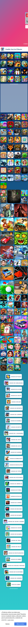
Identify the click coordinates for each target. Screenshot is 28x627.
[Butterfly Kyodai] (3, 119)
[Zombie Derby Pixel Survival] (24, 58)
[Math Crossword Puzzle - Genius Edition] (24, 142)
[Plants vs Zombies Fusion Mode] (10, 58)
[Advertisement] (14, 604)
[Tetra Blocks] (10, 74)
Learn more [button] (10, 620)
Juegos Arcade (16, 402)
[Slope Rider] (24, 180)
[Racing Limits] (17, 157)
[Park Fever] (24, 81)
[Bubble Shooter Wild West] (10, 134)
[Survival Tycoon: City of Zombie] (24, 134)
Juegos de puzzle (16, 376)
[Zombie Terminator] (17, 66)
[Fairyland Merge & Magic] (24, 165)
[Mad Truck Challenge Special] (3, 165)
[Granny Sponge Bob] (17, 74)
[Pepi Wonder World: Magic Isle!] (24, 119)
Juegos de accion (16, 389)
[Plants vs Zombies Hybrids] (17, 127)
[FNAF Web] (24, 127)
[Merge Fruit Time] (24, 157)
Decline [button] (8, 624)
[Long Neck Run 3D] (10, 165)
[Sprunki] (3, 180)
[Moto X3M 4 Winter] (3, 134)
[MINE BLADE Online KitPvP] (17, 81)
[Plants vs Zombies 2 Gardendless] (24, 66)
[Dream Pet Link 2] (3, 173)
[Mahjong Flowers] (10, 157)
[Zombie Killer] (3, 66)
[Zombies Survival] (3, 58)
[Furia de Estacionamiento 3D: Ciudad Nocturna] (10, 173)
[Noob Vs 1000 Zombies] (17, 58)
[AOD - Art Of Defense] (17, 150)
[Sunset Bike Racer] (17, 180)
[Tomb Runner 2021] (10, 127)
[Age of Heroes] (10, 142)
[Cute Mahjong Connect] (3, 81)
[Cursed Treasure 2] (17, 142)
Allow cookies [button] (20, 624)
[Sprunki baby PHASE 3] (10, 150)
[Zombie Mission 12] (3, 74)
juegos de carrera (16, 414)
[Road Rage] (17, 119)
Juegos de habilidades (16, 383)
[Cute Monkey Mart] (3, 157)
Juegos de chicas (16, 395)
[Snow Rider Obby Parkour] (17, 165)
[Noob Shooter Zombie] (10, 66)
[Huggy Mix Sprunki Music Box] (10, 180)
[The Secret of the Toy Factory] (24, 74)
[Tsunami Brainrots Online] (3, 127)
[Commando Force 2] (10, 119)
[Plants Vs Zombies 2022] (17, 173)
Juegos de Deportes (16, 408)
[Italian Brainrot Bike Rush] (3, 188)
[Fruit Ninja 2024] (3, 142)
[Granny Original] (17, 134)
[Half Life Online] (24, 150)
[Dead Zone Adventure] (24, 173)
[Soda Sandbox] (3, 150)
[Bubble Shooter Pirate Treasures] (10, 81)
